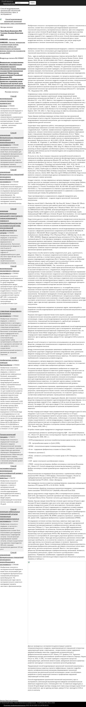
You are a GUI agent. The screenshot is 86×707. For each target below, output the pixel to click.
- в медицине (8, 39)
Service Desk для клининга (9, 700)
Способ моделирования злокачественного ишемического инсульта (8, 101)
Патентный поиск (9, 4)
